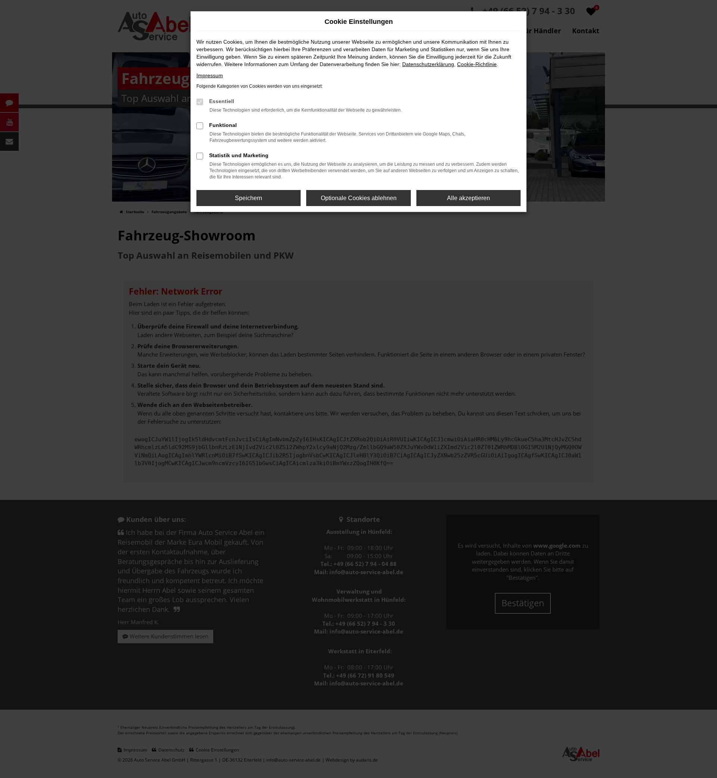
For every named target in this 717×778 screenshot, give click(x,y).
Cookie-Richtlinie (477, 64)
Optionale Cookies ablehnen (359, 198)
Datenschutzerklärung (428, 64)
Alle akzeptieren (468, 198)
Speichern (248, 198)
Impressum (209, 75)
